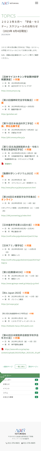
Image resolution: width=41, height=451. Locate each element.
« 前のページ (8, 366)
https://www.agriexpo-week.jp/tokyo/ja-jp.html (20, 283)
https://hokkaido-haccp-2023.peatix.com (17, 326)
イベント (20, 388)
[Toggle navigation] (37, 3)
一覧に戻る (20, 366)
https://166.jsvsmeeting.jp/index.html (16, 215)
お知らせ (20, 384)
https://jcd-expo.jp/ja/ (10, 304)
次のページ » (33, 366)
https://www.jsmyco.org (10, 90)
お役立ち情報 (20, 397)
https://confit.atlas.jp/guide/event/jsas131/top (19, 236)
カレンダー (20, 380)
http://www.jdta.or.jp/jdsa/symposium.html (18, 187)
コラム (20, 392)
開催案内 (8, 163)
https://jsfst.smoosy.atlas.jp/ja (13, 137)
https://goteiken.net (9, 114)
